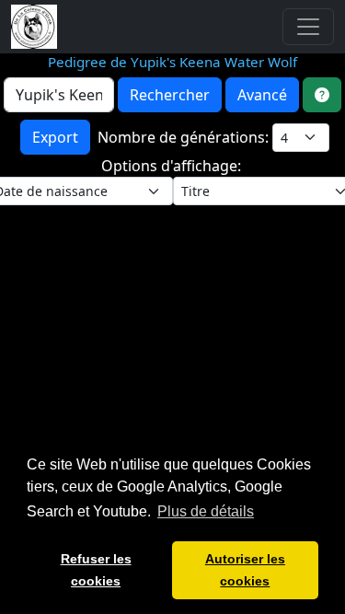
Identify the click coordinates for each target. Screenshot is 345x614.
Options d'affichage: (173, 166)
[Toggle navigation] (308, 26)
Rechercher (170, 95)
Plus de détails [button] (205, 511)
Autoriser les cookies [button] (245, 569)
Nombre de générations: (185, 137)
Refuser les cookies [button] (96, 569)
